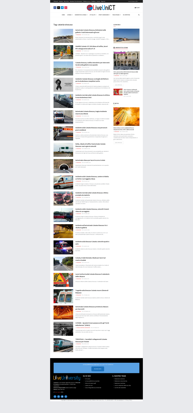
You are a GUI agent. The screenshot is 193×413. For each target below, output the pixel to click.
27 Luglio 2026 (127, 96)
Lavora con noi (89, 385)
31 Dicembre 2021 (86, 197)
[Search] (138, 15)
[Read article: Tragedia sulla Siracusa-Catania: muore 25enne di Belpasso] (63, 296)
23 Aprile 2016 (86, 343)
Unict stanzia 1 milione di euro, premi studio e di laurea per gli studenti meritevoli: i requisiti (131, 92)
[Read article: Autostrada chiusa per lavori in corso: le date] (63, 166)
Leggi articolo (119, 84)
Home (63, 15)
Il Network (56, 1)
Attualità (92, 15)
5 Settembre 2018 (86, 311)
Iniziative (61, 1)
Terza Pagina (115, 15)
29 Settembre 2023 (87, 162)
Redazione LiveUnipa (120, 383)
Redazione (78, 34)
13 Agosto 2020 (86, 230)
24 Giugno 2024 (86, 132)
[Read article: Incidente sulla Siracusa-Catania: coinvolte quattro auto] (63, 247)
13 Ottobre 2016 (95, 327)
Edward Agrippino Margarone (83, 327)
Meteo (116, 108)
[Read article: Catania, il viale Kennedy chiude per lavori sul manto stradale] (63, 264)
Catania (69, 15)
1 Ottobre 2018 (86, 295)
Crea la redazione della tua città (123, 385)
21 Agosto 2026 (124, 131)
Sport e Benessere (104, 15)
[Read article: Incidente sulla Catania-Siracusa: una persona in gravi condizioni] (63, 133)
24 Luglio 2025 (86, 67)
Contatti (98, 1)
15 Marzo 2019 (86, 278)
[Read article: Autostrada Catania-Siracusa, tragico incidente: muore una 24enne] (63, 117)
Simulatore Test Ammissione (76, 1)
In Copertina (126, 15)
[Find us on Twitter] (58, 7)
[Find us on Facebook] (55, 7)
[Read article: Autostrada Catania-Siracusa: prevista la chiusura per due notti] (63, 313)
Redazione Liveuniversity (121, 381)
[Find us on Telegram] (62, 7)
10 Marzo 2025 (86, 83)
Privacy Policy (128, 400)
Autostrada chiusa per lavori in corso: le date (90, 160)
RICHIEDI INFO (97, 369)
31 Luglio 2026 (124, 75)
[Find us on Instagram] (65, 7)
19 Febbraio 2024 (86, 148)
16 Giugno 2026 (86, 34)
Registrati (103, 1)
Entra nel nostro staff (90, 383)
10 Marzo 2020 (86, 246)
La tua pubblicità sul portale (92, 381)
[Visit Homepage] (101, 7)
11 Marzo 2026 (86, 50)
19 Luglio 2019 (86, 262)
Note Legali (57, 392)
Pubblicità (93, 1)
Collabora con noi (86, 1)
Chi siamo (87, 378)
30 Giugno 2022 (86, 181)
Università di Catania (80, 15)
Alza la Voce (66, 1)
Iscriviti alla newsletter (120, 387)
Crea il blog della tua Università (93, 387)
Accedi (137, 7)
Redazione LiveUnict (120, 378)
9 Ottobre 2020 (86, 213)
